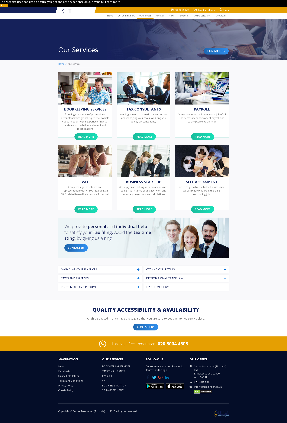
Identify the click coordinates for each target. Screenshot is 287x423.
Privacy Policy (65, 385)
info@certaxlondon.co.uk (208, 386)
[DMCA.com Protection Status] (203, 391)
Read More (86, 136)
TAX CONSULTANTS (113, 371)
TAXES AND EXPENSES (75, 278)
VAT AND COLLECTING (160, 269)
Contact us (221, 15)
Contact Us (216, 51)
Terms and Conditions (70, 380)
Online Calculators (203, 15)
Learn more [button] (112, 2)
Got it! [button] (4, 5)
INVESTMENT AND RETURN (78, 287)
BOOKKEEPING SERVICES (116, 366)
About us (160, 15)
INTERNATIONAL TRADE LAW (164, 278)
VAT (104, 380)
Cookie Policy (65, 390)
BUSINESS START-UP (114, 385)
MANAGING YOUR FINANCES (79, 269)
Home (110, 15)
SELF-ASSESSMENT (113, 390)
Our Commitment (126, 15)
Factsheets (184, 15)
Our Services (145, 15)
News (171, 15)
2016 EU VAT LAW (157, 287)
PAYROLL (107, 376)
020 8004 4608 (173, 344)
